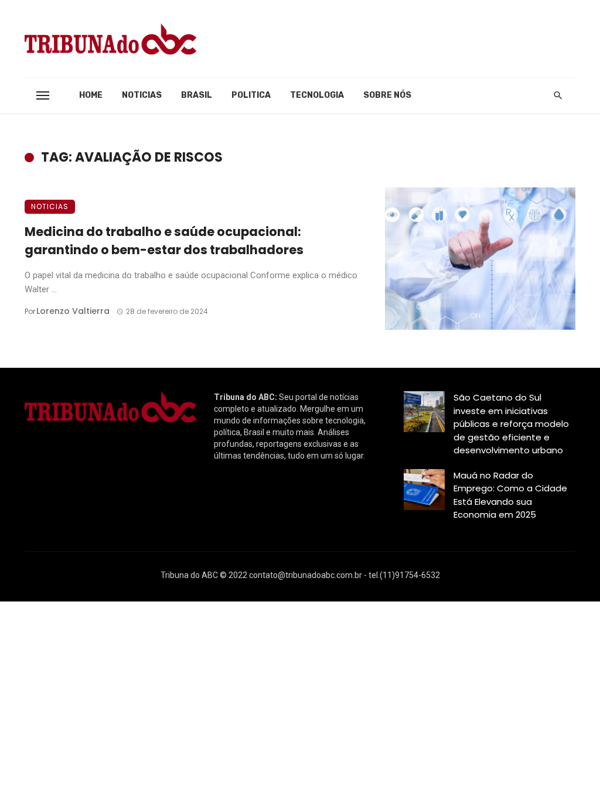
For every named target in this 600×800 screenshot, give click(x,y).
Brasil (196, 95)
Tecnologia (317, 95)
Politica (251, 95)
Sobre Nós (387, 95)
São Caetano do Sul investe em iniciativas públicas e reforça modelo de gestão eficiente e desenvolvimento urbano (511, 423)
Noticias (142, 95)
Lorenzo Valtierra (73, 311)
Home (91, 95)
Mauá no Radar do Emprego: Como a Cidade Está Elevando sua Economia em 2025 (510, 495)
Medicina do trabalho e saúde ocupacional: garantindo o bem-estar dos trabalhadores (164, 241)
